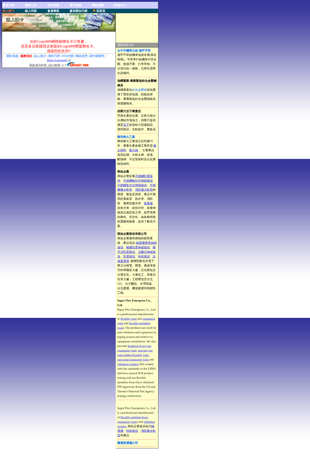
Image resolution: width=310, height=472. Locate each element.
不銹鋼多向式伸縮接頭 (132, 185)
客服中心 (120, 5)
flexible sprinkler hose (134, 417)
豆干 (126, 124)
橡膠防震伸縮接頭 (138, 247)
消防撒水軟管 (144, 189)
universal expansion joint (133, 359)
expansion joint (127, 421)
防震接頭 (129, 256)
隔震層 (148, 203)
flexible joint (129, 318)
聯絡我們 (82, 56)
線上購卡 (9, 10)
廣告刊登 (54, 56)
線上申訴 (31, 10)
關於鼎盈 (12, 56)
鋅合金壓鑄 (139, 89)
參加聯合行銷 (78, 10)
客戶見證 (75, 5)
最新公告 (31, 5)
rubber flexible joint (136, 355)
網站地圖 (98, 5)
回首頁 (100, 10)
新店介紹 (9, 5)
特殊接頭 (144, 256)
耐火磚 (134, 150)
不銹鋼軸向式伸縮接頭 (138, 180)
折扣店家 (53, 5)
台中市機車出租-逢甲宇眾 (134, 50)
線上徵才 (40, 56)
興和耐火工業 (126, 136)
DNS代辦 (68, 56)
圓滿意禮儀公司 (127, 443)
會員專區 (53, 10)
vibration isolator (128, 364)
